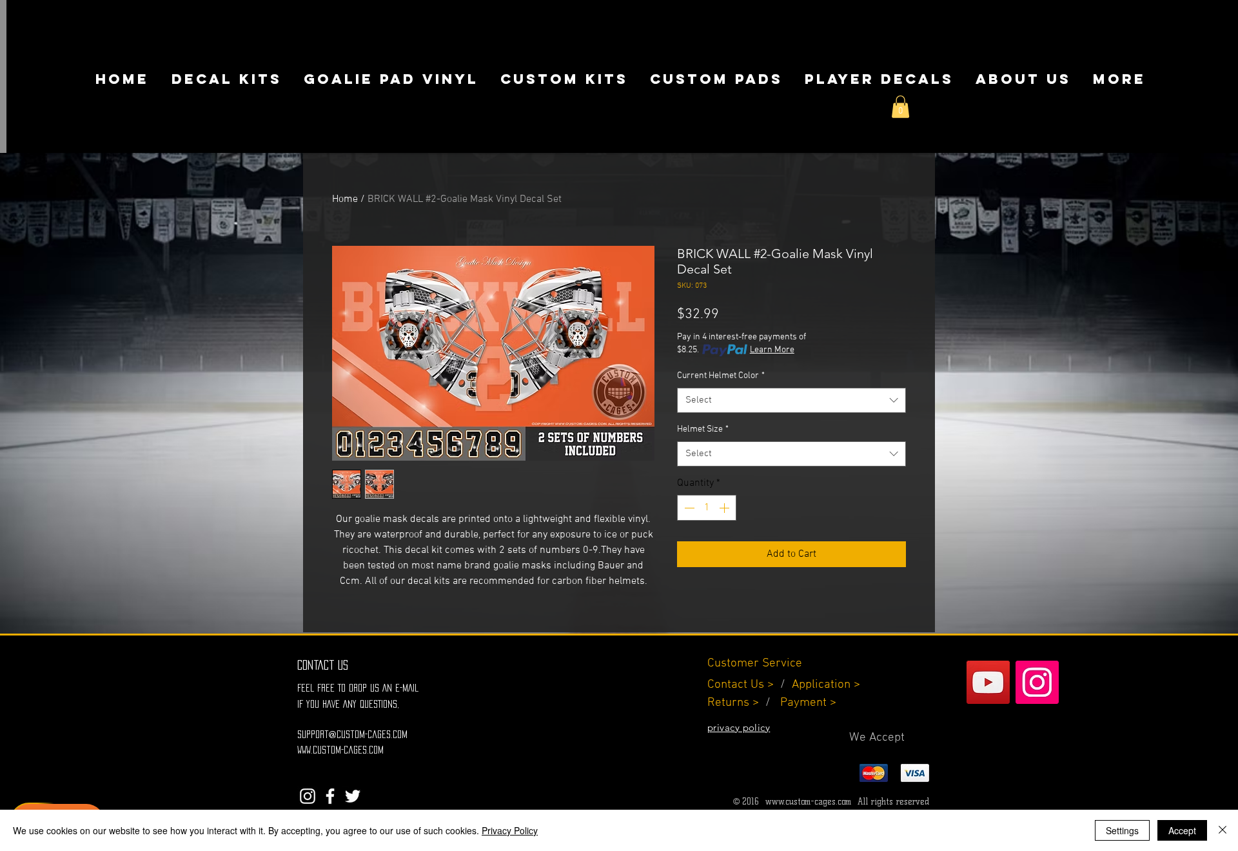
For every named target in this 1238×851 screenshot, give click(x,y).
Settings (1122, 830)
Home (345, 199)
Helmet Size (703, 429)
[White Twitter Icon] (352, 796)
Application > (826, 684)
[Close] (1222, 830)
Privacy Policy (510, 830)
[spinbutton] (706, 508)
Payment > (808, 703)
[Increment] (725, 508)
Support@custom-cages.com (352, 734)
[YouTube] (988, 682)
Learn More (772, 350)
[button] (900, 106)
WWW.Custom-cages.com (340, 750)
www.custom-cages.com (808, 801)
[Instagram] (1037, 682)
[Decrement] (688, 508)
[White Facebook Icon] (330, 796)
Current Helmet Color (721, 375)
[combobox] (791, 400)
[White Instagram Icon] (307, 796)
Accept (1182, 830)
